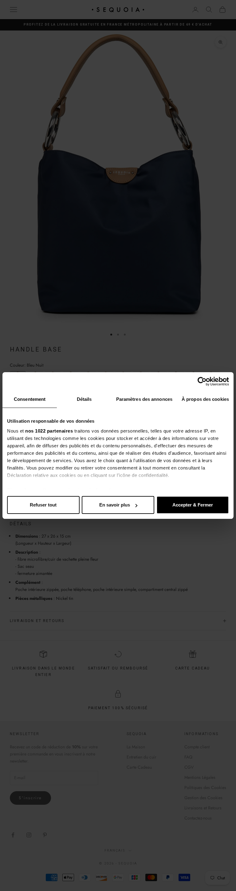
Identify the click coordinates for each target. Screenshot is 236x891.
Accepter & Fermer (192, 504)
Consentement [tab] (29, 399)
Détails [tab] (84, 399)
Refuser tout (43, 504)
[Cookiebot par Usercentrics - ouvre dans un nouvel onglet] (202, 381)
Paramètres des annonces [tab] (144, 399)
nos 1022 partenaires (49, 430)
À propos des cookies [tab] (205, 399)
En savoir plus (114, 504)
